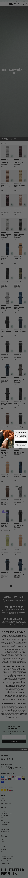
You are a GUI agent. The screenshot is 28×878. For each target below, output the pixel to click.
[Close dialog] (26, 431)
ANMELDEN (20, 441)
